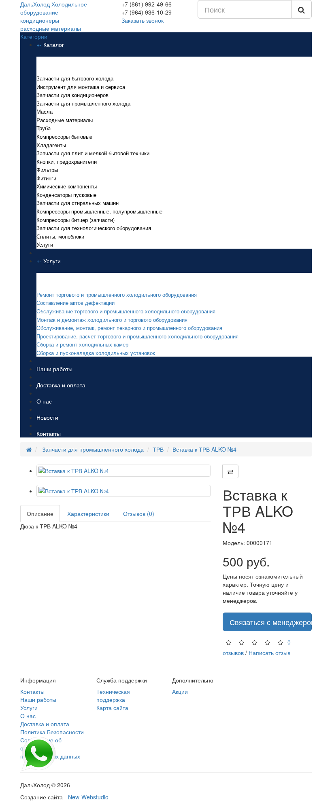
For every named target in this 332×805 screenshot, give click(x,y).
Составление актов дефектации (75, 302)
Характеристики (88, 513)
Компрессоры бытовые (64, 136)
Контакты (48, 433)
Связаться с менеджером (271, 622)
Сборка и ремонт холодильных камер (82, 344)
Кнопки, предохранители (66, 161)
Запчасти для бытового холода (74, 78)
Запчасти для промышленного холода (83, 103)
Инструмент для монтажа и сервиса (80, 87)
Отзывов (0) (138, 513)
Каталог (53, 44)
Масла (44, 111)
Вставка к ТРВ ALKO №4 (204, 449)
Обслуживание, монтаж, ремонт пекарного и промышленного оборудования (129, 328)
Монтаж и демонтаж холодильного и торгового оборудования (111, 319)
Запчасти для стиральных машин (77, 203)
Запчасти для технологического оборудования (93, 228)
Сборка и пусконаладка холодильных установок (95, 353)
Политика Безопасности (52, 732)
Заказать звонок (142, 20)
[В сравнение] (230, 471)
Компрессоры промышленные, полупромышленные (99, 211)
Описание (40, 513)
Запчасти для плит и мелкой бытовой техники (92, 153)
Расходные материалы (64, 120)
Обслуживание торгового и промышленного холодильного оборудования (125, 311)
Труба (43, 128)
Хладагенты (51, 145)
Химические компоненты (66, 186)
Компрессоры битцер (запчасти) (75, 220)
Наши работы (54, 369)
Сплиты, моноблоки (60, 236)
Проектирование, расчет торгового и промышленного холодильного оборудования (137, 336)
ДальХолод (53, 16)
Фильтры (47, 169)
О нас (44, 401)
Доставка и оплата (60, 385)
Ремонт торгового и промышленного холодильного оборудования (117, 294)
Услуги (44, 244)
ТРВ (158, 449)
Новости (47, 417)
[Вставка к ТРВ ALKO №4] (123, 471)
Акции (180, 691)
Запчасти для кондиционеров (72, 95)
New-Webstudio (88, 797)
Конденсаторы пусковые (66, 195)
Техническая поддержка (113, 695)
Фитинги (46, 178)
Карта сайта (112, 708)
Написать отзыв (269, 653)
